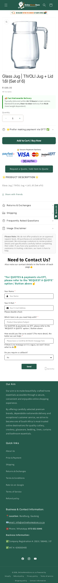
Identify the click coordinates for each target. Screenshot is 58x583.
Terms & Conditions (15, 478)
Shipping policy (21, 581)
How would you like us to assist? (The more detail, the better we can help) (27, 334)
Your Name (9, 291)
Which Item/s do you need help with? (21, 317)
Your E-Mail (10, 303)
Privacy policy (32, 576)
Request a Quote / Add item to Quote (29, 168)
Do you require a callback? (16, 352)
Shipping (10, 464)
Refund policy (12, 498)
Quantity (6, 112)
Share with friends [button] (14, 194)
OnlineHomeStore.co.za (27, 572)
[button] (6, 5)
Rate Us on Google (15, 485)
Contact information (38, 581)
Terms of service (47, 576)
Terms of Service (14, 491)
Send (29, 366)
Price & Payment (13, 457)
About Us (10, 451)
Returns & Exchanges (16, 471)
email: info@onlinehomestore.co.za (27, 522)
